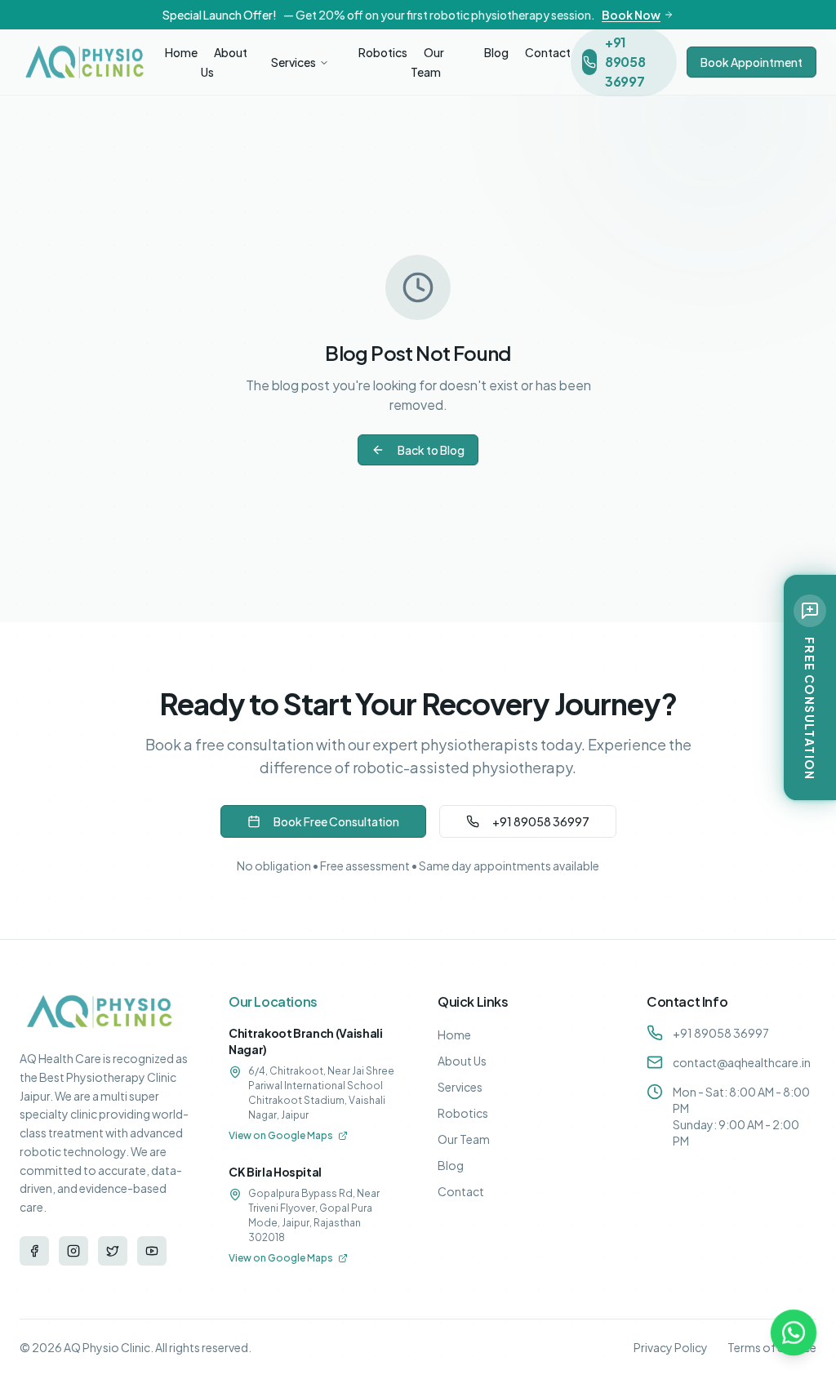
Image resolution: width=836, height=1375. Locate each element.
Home (181, 52)
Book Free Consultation (336, 821)
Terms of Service (771, 1347)
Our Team (427, 62)
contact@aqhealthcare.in (742, 1062)
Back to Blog (431, 450)
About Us (224, 62)
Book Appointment (751, 62)
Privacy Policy (671, 1347)
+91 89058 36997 (540, 821)
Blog (496, 52)
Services (293, 62)
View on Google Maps (281, 1135)
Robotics (382, 52)
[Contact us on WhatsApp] (793, 1332)
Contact (548, 52)
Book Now (631, 14)
